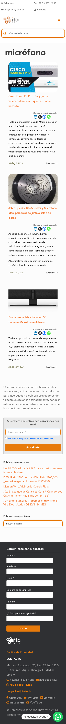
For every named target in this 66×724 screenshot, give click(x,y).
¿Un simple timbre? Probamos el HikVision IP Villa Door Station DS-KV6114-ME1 (30, 503)
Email (10, 578)
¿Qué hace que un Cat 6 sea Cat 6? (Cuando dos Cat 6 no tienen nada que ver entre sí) (32, 494)
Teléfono (11, 601)
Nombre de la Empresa (18, 590)
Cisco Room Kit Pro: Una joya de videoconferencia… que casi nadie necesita (29, 101)
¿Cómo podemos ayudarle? (21, 613)
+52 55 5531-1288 (20, 685)
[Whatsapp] (49, 117)
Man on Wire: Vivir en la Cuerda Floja (26, 487)
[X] (40, 117)
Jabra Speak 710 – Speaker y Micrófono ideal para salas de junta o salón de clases (32, 213)
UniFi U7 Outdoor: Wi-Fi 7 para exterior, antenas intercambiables (32, 470)
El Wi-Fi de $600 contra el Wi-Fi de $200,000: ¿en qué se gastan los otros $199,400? (30, 479)
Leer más (51, 163)
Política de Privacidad (19, 652)
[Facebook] (44, 117)
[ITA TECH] (11, 20)
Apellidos (11, 566)
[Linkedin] (35, 117)
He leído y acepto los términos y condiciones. (31, 438)
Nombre (10, 555)
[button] (58, 717)
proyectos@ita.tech (18, 691)
